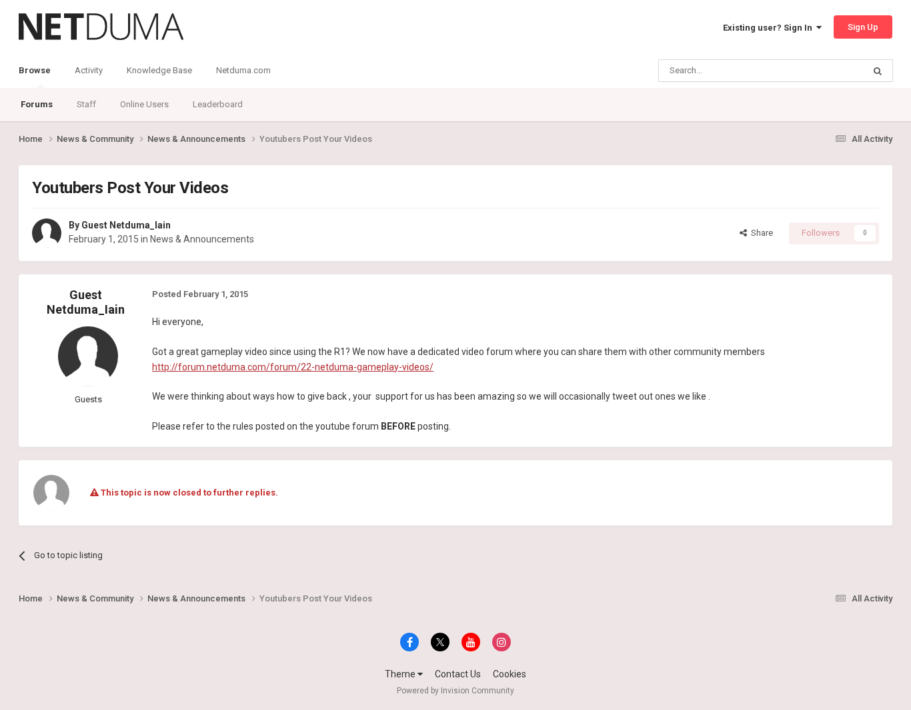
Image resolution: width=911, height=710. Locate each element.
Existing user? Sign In (769, 28)
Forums (37, 104)
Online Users (144, 104)
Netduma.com (243, 70)
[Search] (877, 70)
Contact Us (458, 674)
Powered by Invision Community (455, 690)
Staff (86, 104)
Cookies (509, 674)
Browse (35, 70)
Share (760, 233)
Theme (401, 674)
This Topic (826, 70)
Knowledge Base (159, 70)
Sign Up (863, 27)
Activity (89, 70)
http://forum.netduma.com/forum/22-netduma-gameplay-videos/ (292, 367)
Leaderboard (218, 104)
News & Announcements (202, 239)
